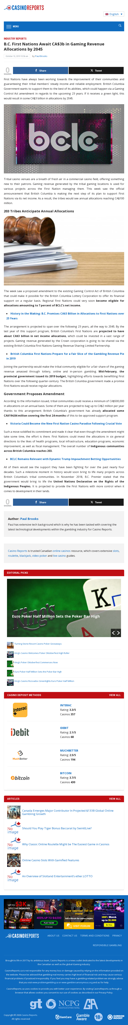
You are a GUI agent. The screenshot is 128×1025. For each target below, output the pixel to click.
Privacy (117, 935)
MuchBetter (69, 750)
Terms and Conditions (94, 935)
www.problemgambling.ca (45, 982)
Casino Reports (17, 551)
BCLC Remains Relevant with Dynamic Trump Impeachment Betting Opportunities (65, 459)
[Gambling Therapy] (113, 1016)
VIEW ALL (115, 695)
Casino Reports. (30, 1015)
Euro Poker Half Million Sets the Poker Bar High (56, 616)
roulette (13, 556)
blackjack (25, 556)
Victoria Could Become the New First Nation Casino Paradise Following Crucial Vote (66, 423)
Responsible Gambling (107, 945)
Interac (66, 705)
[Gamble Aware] (81, 1016)
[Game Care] (64, 1016)
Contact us (69, 935)
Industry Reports (15, 38)
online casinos (61, 551)
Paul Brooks (41, 56)
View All (115, 798)
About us (53, 935)
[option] (64, 608)
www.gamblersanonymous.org (77, 982)
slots (116, 551)
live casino (59, 556)
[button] (113, 633)
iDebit (64, 728)
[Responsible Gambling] (96, 1016)
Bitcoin (66, 773)
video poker (39, 556)
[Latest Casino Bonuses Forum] (79, 913)
